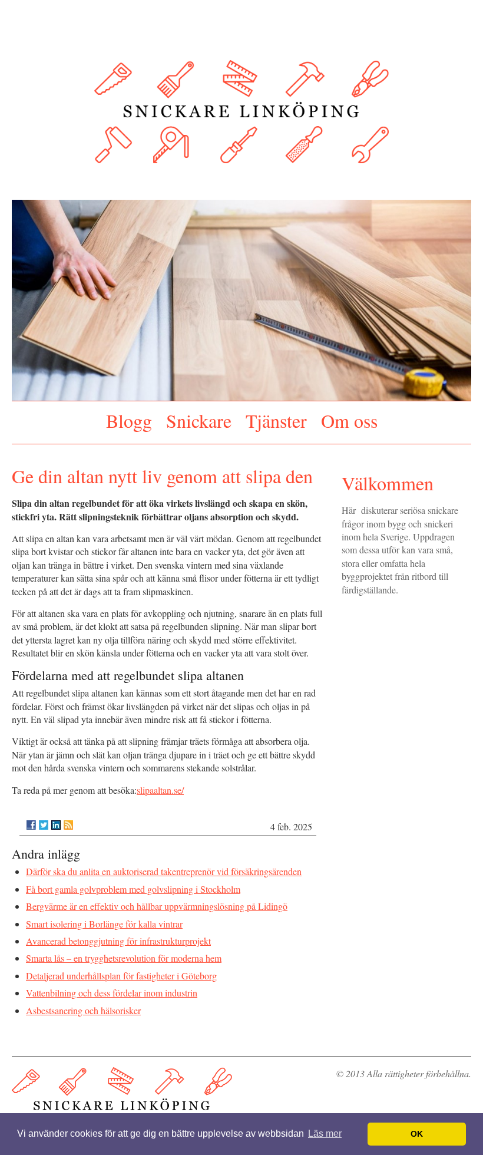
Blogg (129, 418)
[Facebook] (31, 820)
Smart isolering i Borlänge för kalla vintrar (104, 919)
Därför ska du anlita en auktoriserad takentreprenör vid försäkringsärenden (164, 867)
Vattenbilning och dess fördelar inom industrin (111, 988)
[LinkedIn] (56, 820)
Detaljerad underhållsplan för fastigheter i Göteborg (121, 971)
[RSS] (68, 820)
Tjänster (276, 418)
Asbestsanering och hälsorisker (83, 1005)
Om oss (349, 418)
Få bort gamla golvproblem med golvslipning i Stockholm (133, 884)
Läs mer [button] (325, 1133)
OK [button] (417, 1133)
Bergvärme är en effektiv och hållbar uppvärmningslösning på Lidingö (156, 902)
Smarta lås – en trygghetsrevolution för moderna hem (123, 954)
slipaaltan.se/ (160, 785)
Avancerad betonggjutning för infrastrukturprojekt (118, 936)
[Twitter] (43, 820)
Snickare (198, 418)
